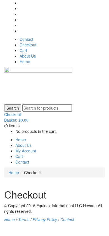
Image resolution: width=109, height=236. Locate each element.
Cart (23, 50)
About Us (28, 56)
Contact (26, 39)
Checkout (28, 45)
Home (25, 61)
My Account (25, 151)
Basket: (16, 120)
